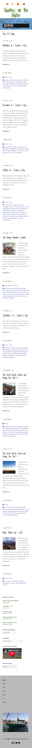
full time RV (19, 80)
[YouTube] (18, 4)
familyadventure (23, 208)
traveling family (18, 152)
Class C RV (7, 147)
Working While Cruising (9, 355)
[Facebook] (7, 4)
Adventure (7, 348)
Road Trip (12, 430)
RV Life (6, 77)
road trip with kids (20, 430)
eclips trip (26, 426)
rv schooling (10, 294)
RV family (12, 84)
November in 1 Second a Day (14, 45)
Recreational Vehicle (20, 511)
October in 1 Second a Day (14, 170)
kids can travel (14, 212)
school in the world (7, 216)
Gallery (5, 702)
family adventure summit (20, 288)
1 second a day (8, 205)
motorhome (20, 150)
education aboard (24, 348)
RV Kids (5, 432)
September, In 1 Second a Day (15, 315)
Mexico (10, 578)
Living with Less (8, 285)
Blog (4, 684)
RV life (17, 84)
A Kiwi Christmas (7, 611)
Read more (6, 64)
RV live (26, 150)
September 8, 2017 (8, 370)
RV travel (14, 86)
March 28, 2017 (7, 528)
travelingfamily (12, 218)
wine (18, 434)
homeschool (20, 210)
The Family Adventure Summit (14, 237)
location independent (12, 150)
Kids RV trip (21, 509)
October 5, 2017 (7, 233)
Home (4, 695)
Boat (4, 687)
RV (3, 214)
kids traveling (18, 82)
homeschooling (10, 82)
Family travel (20, 147)
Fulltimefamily (13, 149)
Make (9, 739)
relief (24, 292)
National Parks (16, 351)
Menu (10, 26)
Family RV (13, 147)
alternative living (15, 348)
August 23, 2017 (7, 449)
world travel (11, 357)
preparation (5, 583)
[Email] (24, 4)
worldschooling (6, 220)
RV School (14, 353)
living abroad (22, 290)
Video (10, 77)
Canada (6, 578)
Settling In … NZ (7, 606)
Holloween (13, 210)
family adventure (20, 207)
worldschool (11, 298)
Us (3, 698)
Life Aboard (21, 149)
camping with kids (9, 426)
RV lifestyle (23, 84)
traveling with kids (21, 86)
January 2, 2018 (7, 100)
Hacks (4, 691)
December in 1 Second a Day (14, 105)
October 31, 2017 (8, 165)
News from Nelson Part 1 (10, 622)
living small (11, 511)
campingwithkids (19, 426)
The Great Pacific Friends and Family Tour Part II (14, 376)
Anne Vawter (8, 73)
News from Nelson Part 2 (10, 617)
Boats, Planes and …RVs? (13, 532)
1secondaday (6, 207)
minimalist (19, 292)
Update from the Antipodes (11, 600)
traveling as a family (18, 216)
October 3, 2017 (7, 311)
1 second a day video (18, 205)
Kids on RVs (6, 430)
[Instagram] (12, 4)
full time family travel (10, 80)
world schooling (6, 88)
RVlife (26, 432)
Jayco (21, 350)
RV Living (8, 86)
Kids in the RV (22, 212)
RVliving (24, 214)
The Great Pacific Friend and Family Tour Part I (14, 455)
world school (20, 218)
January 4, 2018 (7, 41)
